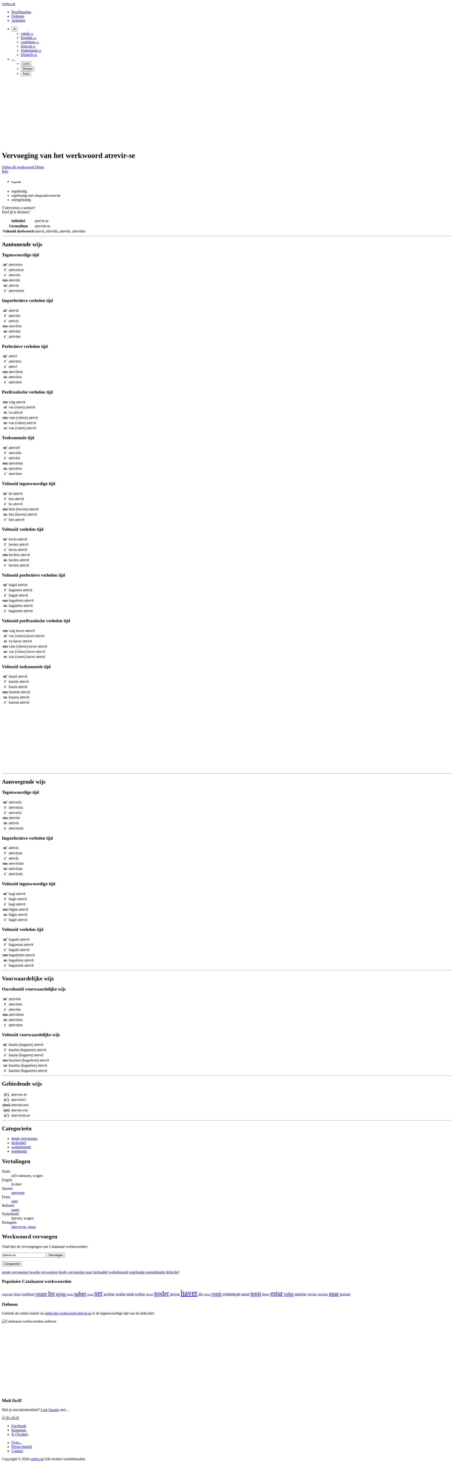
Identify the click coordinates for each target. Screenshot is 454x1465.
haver (189, 1293)
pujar (61, 1293)
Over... (16, 1442)
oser (14, 1201)
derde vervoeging (24, 1138)
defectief (172, 1272)
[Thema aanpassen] (13, 60)
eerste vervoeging (15, 1272)
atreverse (18, 1193)
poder (161, 1293)
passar (345, 1294)
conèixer (28, 1294)
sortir (130, 1294)
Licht (26, 64)
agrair (245, 1294)
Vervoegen (55, 1255)
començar (231, 1293)
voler (289, 1293)
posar (90, 1294)
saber (80, 1293)
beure (266, 1294)
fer (51, 1293)
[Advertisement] (144, 113)
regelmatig (19, 1151)
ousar (32, 1227)
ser (98, 1293)
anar (334, 1293)
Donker (27, 68)
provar (175, 1294)
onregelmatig (155, 1272)
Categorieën (12, 1264)
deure (149, 1294)
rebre (207, 1294)
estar (277, 1293)
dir (200, 1294)
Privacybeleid (21, 1447)
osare (15, 1210)
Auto (26, 73)
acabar (121, 1294)
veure (41, 1294)
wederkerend (21, 1147)
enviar (312, 1294)
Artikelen (18, 20)
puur (88, 1272)
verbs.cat (8, 4)
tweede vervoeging (43, 1272)
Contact (17, 1451)
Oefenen (17, 16)
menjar (300, 1294)
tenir (255, 1293)
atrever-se (18, 1227)
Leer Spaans (50, 1410)
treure (70, 1294)
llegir (17, 1294)
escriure (323, 1294)
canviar (7, 1294)
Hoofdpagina (21, 12)
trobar (140, 1294)
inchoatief (18, 1143)
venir (216, 1294)
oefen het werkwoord (68, 1313)
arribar (109, 1294)
